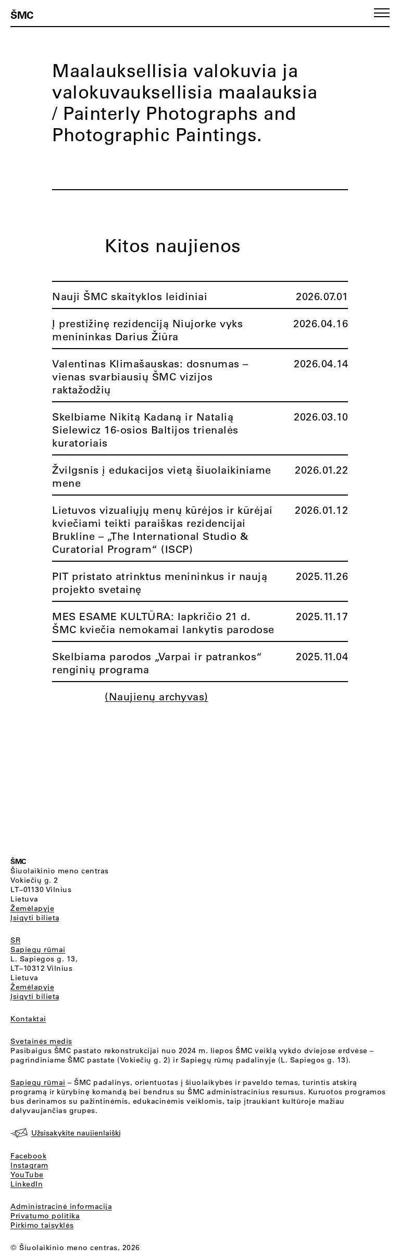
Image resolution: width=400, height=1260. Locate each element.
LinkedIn (26, 1184)
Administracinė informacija (61, 1206)
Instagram (29, 1165)
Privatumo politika (45, 1215)
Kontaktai (28, 1018)
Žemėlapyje (32, 908)
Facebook (28, 1155)
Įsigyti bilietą (35, 917)
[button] (382, 12)
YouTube (27, 1174)
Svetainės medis (41, 1041)
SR (15, 940)
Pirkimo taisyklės (42, 1225)
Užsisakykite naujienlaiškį (76, 1133)
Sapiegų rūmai (38, 949)
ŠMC (21, 14)
